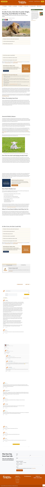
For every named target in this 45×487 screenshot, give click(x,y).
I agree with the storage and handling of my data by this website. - (26, 468)
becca (11, 356)
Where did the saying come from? (8, 43)
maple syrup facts (15, 62)
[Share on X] (7, 19)
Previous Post (20, 284)
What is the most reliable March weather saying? (10, 57)
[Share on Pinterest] (5, 19)
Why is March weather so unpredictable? (9, 55)
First (16, 455)
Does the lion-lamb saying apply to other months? (10, 240)
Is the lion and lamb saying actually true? (9, 41)
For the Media (17, 479)
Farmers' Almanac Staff (13, 268)
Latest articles (31, 1)
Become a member (4, 1)
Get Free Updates (19, 470)
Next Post (27, 284)
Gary (9, 345)
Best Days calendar (8, 62)
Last (30, 455)
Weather (18, 462)
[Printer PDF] (10, 20)
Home (3, 9)
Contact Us (17, 482)
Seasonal (5, 9)
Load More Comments (16, 444)
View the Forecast (14, 185)
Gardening (21, 462)
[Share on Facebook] (4, 19)
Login (42, 1)
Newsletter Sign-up (37, 1)
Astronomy (25, 462)
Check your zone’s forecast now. (18, 61)
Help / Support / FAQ (17, 477)
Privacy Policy (33, 468)
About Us (17, 476)
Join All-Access (6, 70)
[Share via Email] (2, 19)
